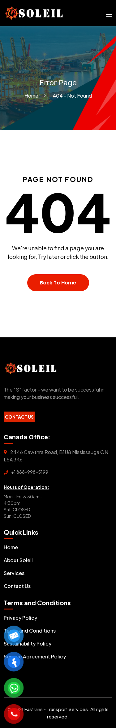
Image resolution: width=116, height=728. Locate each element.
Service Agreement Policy (35, 656)
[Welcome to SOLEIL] (33, 12)
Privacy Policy (20, 617)
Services (14, 573)
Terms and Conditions (30, 630)
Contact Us (19, 417)
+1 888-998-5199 (29, 472)
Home (32, 95)
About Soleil (18, 560)
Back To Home (58, 282)
